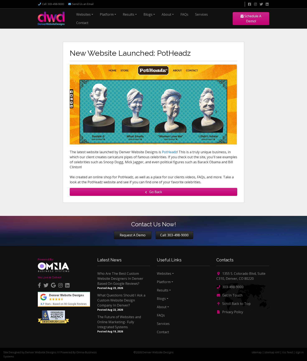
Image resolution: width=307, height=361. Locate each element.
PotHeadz (169, 152)
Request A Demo (133, 235)
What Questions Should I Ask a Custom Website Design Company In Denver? (121, 300)
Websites (83, 14)
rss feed (287, 352)
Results (128, 14)
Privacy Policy (232, 312)
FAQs (184, 14)
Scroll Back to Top (236, 303)
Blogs (147, 14)
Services (201, 14)
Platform (107, 14)
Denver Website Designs (40, 352)
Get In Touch (231, 295)
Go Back (155, 192)
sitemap (257, 352)
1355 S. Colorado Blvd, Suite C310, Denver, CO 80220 (240, 276)
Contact (82, 22)
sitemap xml (271, 352)
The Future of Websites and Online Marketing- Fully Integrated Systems (119, 322)
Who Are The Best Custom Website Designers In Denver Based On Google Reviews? (120, 278)
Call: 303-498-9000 (174, 235)
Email (83, 4)
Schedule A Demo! (252, 18)
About (166, 14)
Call (53, 4)
